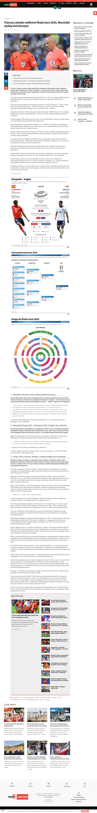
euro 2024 (47, 699)
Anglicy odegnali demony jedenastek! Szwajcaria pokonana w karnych (59, 671)
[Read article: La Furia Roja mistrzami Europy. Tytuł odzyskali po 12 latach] (45, 603)
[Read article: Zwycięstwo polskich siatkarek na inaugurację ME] (14, 715)
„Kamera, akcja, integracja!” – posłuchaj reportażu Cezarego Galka (85, 120)
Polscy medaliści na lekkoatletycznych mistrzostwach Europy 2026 (60, 758)
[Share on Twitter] (6, 77)
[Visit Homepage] (12, 4)
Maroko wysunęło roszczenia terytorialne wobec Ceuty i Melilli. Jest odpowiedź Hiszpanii (37, 725)
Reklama (79, 795)
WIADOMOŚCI (30, 3)
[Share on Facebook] (6, 74)
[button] (95, 13)
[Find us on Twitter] (81, 1)
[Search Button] (92, 1)
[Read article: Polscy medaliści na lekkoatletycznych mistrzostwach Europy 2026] (60, 748)
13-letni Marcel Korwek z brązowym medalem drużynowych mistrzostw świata (83, 55)
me (21, 697)
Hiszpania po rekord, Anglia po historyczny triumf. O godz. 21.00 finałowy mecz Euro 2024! (59, 608)
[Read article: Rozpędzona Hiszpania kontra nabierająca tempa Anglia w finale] (45, 618)
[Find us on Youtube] (48, 783)
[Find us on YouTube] (84, 1)
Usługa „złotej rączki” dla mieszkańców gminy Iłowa (80, 47)
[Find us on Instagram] (66, 783)
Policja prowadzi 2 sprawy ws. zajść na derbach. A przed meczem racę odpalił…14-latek (83, 38)
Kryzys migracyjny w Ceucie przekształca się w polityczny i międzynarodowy (13, 758)
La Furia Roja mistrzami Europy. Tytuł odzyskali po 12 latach (60, 601)
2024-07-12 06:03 (15, 30)
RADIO (75, 3)
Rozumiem (85, 811)
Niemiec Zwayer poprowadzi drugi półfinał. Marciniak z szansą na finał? (59, 656)
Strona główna (7, 18)
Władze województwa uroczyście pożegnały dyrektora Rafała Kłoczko (82, 63)
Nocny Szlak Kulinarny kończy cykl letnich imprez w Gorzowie (79, 90)
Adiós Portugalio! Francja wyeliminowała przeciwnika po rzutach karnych (59, 679)
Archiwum (78, 801)
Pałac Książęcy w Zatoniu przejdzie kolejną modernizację (83, 27)
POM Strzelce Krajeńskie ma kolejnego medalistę (81, 51)
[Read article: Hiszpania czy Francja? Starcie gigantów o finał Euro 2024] (45, 650)
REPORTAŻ (52, 3)
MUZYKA (46, 3)
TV (59, 3)
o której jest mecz (29, 697)
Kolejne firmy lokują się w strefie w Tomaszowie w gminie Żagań (85, 99)
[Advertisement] (48, 13)
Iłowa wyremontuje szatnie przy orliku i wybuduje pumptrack (82, 59)
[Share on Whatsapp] (6, 84)
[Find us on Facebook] (12, 783)
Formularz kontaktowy (78, 797)
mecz (24, 699)
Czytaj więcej (17, 629)
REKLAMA (82, 3)
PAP (8, 30)
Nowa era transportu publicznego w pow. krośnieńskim (83, 34)
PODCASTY (69, 3)
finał (41, 699)
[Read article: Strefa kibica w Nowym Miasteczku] (45, 689)
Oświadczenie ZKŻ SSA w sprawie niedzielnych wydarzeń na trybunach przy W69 (82, 42)
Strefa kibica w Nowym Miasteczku (58, 687)
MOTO (62, 3)
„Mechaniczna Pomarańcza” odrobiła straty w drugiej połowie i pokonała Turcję (59, 663)
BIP (79, 793)
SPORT (39, 3)
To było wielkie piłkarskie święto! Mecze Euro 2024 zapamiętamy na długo (25, 616)
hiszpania (16, 697)
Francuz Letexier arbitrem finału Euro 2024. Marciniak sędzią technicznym (59, 624)
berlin (54, 697)
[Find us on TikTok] (89, 1)
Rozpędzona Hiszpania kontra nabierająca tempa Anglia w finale (59, 616)
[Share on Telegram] (6, 81)
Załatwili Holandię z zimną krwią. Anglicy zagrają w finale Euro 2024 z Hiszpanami (59, 632)
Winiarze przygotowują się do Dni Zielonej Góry (85, 106)
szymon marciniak (16, 699)
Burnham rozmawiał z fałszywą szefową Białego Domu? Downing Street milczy (37, 758)
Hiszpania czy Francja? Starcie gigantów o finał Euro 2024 (60, 648)
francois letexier (46, 697)
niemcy (37, 697)
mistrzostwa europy (32, 699)
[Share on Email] (6, 88)
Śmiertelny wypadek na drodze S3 (83, 31)
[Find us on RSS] (87, 1)
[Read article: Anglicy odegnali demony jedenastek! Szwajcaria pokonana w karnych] (45, 673)
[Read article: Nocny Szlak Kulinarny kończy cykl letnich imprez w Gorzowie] (83, 81)
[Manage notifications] (2, 810)
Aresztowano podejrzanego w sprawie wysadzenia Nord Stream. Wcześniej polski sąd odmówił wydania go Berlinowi (60, 725)
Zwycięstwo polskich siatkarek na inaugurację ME (14, 725)
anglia (59, 697)
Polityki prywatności (75, 811)
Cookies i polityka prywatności (78, 799)
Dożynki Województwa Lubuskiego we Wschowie (85, 113)
